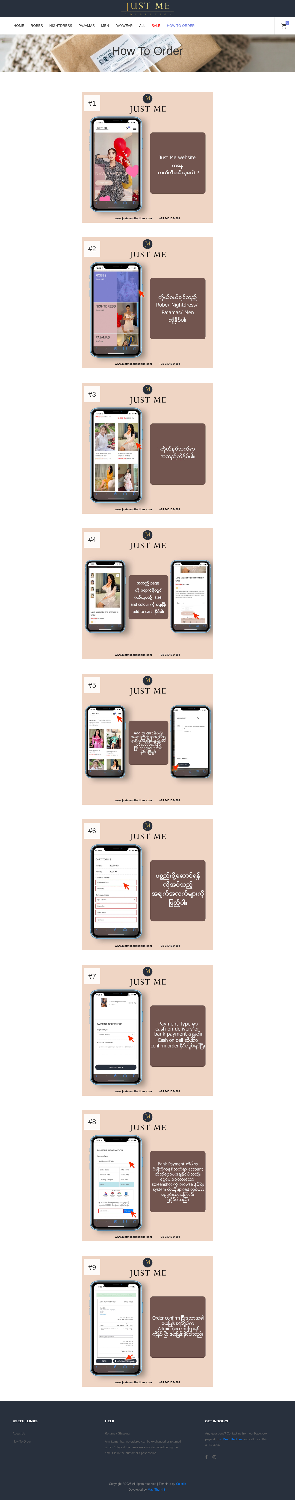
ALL (142, 26)
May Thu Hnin (157, 1489)
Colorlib (181, 1484)
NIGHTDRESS (60, 26)
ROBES (37, 26)
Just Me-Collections (229, 1439)
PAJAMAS (87, 26)
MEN (105, 26)
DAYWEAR (124, 26)
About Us (19, 1433)
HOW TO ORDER (181, 26)
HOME (19, 26)
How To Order (22, 1441)
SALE (156, 26)
